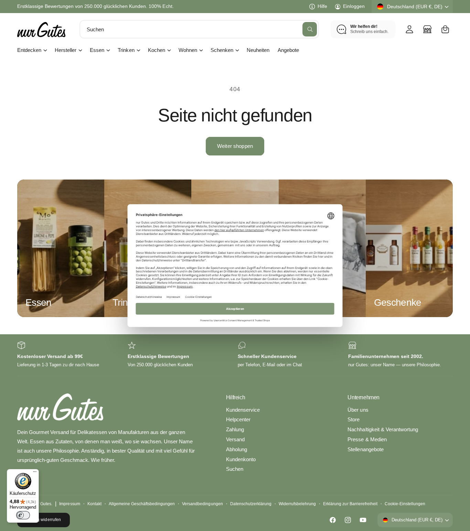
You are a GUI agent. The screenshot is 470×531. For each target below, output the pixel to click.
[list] (235, 355)
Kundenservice (243, 410)
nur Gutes (42, 504)
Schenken (222, 50)
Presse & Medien (367, 439)
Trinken (126, 50)
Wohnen (188, 50)
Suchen (234, 469)
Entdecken (29, 50)
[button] (445, 29)
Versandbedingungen (202, 504)
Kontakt (94, 504)
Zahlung (235, 429)
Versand (235, 439)
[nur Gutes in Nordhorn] (427, 29)
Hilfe (322, 6)
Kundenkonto (241, 459)
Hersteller (65, 50)
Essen (97, 50)
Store (354, 419)
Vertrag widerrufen (43, 520)
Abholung (236, 449)
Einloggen (354, 6)
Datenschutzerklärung (250, 504)
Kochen (156, 50)
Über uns (358, 410)
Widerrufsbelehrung (297, 504)
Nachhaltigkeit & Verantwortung (383, 429)
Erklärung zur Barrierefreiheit (350, 504)
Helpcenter (238, 419)
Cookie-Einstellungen (405, 504)
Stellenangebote (365, 449)
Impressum (69, 504)
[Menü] (35, 473)
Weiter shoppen (235, 146)
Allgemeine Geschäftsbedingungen (142, 504)
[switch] (23, 515)
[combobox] (199, 29)
